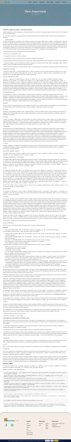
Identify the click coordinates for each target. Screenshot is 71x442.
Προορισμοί (28, 425)
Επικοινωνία (28, 430)
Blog (27, 429)
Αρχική (33, 14)
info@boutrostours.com (56, 426)
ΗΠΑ (40, 425)
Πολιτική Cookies (29, 434)
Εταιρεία (28, 423)
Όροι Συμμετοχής (29, 432)
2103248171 (54, 425)
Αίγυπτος (28, 427)
